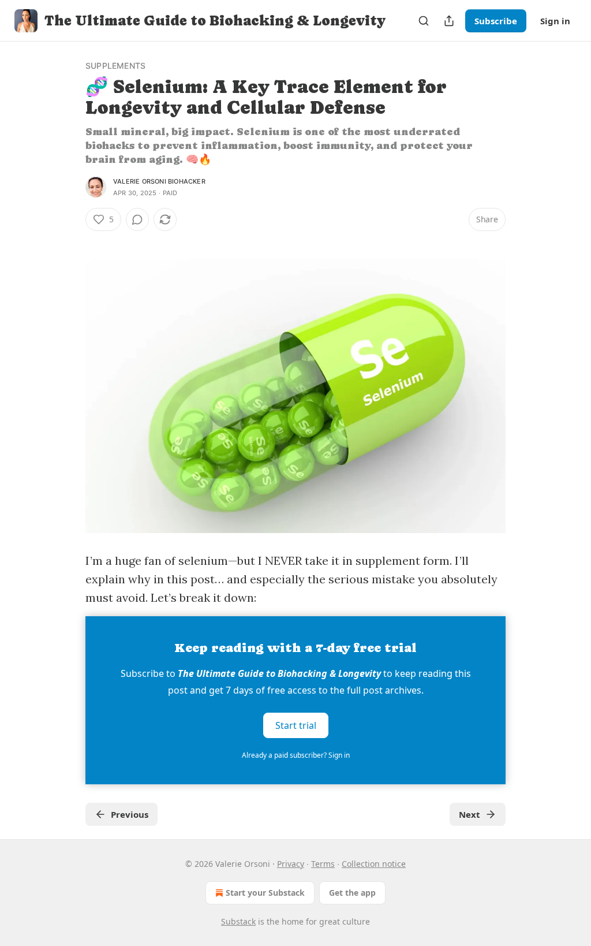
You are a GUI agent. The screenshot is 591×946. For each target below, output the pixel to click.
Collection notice (374, 863)
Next (469, 814)
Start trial (295, 725)
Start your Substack (265, 892)
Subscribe (495, 21)
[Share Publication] (449, 20)
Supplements (115, 65)
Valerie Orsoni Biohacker (159, 181)
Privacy (290, 863)
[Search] (423, 20)
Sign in (555, 21)
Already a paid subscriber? (296, 755)
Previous (129, 814)
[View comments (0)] (137, 219)
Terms (323, 863)
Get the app (352, 892)
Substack (238, 921)
